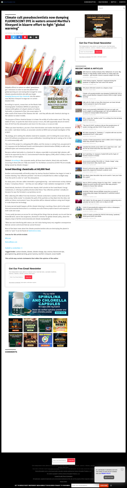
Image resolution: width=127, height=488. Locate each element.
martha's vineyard (44, 254)
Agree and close (109, 477)
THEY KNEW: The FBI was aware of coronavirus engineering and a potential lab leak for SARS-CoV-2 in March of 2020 (102, 201)
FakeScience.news (34, 231)
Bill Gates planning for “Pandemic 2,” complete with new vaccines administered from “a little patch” (102, 133)
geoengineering (10, 254)
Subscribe (103, 485)
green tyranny (33, 254)
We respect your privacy (54, 468)
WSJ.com (8, 238)
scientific (122, 2)
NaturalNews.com (11, 242)
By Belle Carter (93, 84)
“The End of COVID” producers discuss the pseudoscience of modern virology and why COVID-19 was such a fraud (101, 126)
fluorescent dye (58, 252)
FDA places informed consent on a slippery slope (97, 88)
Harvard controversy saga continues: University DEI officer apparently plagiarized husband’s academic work (100, 169)
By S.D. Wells (92, 89)
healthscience (103, 2)
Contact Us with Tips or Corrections (63, 476)
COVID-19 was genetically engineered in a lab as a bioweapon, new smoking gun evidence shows (101, 208)
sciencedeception (90, 2)
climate (29, 252)
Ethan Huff (19, 33)
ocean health (56, 254)
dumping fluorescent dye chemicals (17, 96)
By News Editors (93, 77)
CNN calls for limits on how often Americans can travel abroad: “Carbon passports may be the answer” (101, 103)
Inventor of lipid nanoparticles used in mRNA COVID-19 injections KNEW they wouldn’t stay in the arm (102, 140)
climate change (38, 252)
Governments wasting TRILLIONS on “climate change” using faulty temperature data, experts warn (100, 162)
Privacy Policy (63, 481)
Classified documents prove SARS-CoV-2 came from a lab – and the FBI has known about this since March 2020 (101, 147)
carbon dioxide (21, 252)
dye (45, 252)
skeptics (113, 2)
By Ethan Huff (93, 99)
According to (16, 160)
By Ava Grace (93, 143)
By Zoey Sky (92, 179)
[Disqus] (38, 377)
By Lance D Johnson (94, 204)
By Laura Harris (93, 122)
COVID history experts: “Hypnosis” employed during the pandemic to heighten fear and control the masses (99, 81)
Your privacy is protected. (14, 282)
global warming (22, 254)
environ (50, 252)
